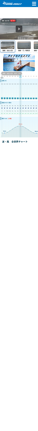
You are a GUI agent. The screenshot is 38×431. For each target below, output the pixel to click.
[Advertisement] (19, 12)
